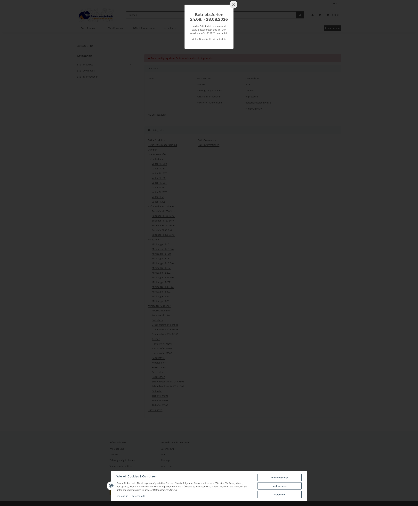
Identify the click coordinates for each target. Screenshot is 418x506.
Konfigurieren (279, 486)
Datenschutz (138, 496)
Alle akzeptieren (280, 477)
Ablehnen (279, 494)
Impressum (122, 496)
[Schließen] (233, 4)
